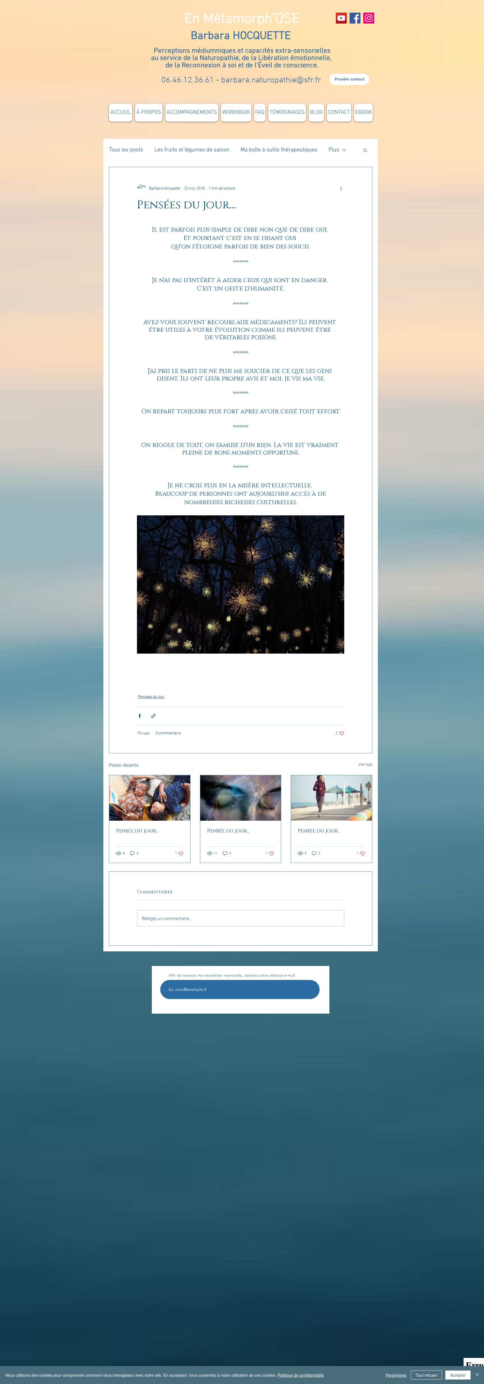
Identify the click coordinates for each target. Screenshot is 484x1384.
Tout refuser (426, 1375)
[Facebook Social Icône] (355, 18)
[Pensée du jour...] (149, 798)
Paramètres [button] (396, 1375)
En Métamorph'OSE (242, 19)
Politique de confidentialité (301, 1375)
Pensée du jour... (137, 831)
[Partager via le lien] (153, 716)
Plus (334, 150)
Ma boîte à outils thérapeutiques (279, 150)
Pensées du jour (151, 697)
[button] (365, 150)
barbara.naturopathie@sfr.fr (271, 80)
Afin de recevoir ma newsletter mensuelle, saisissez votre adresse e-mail (232, 975)
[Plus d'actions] (341, 188)
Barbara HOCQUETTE (242, 36)
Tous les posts (126, 150)
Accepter (458, 1375)
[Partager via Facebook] (139, 716)
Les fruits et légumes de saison (191, 150)
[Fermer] (477, 1375)
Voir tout (365, 764)
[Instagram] (368, 18)
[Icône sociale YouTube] (341, 18)
